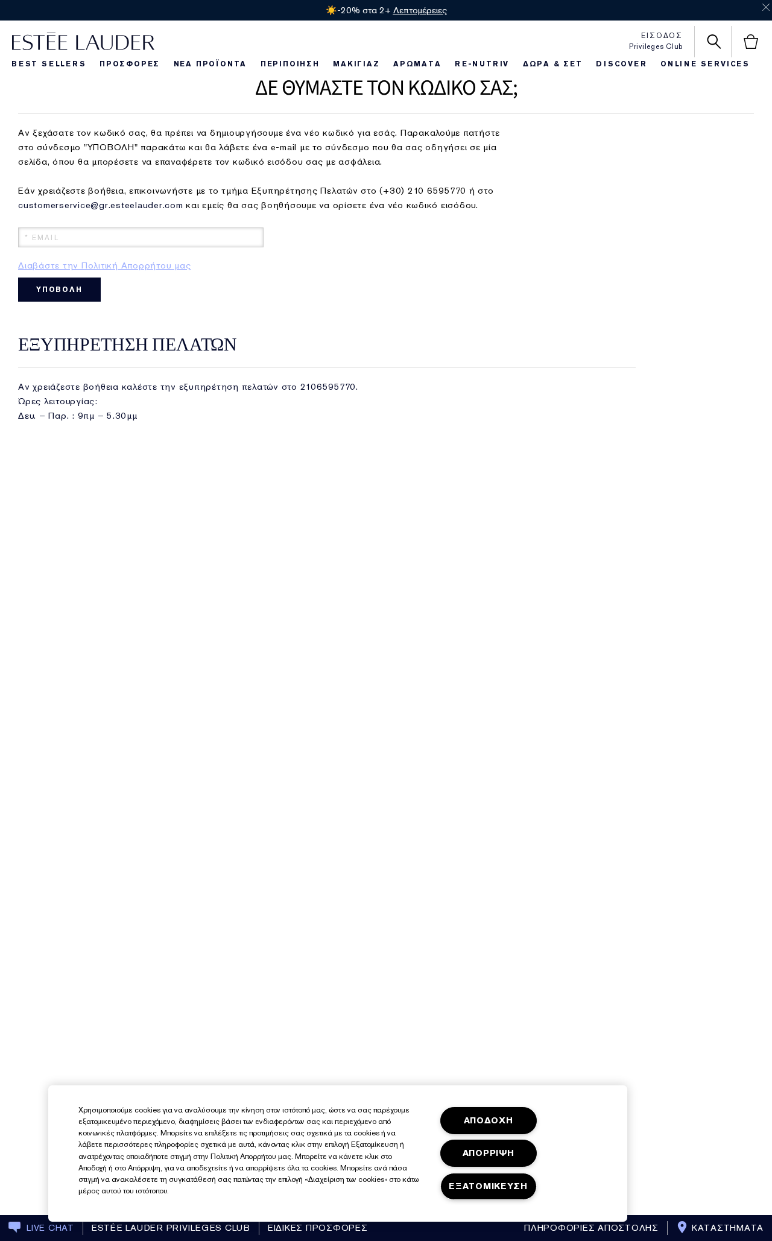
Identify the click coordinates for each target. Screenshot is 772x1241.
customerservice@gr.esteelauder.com (100, 205)
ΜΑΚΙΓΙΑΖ (356, 64)
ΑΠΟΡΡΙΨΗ (488, 1153)
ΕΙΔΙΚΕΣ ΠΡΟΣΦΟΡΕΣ (318, 1228)
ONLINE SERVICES (705, 64)
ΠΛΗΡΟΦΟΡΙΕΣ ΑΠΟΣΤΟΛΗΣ (591, 1228)
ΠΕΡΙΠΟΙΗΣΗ (290, 64)
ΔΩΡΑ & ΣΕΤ (553, 64)
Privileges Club (656, 46)
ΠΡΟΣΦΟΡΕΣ (130, 64)
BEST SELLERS (48, 64)
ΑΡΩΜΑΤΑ (417, 64)
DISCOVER (621, 64)
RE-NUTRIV (482, 64)
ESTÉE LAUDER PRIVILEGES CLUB (171, 1228)
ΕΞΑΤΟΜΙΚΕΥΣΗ (488, 1186)
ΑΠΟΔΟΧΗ (488, 1120)
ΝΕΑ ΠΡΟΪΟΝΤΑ (210, 64)
